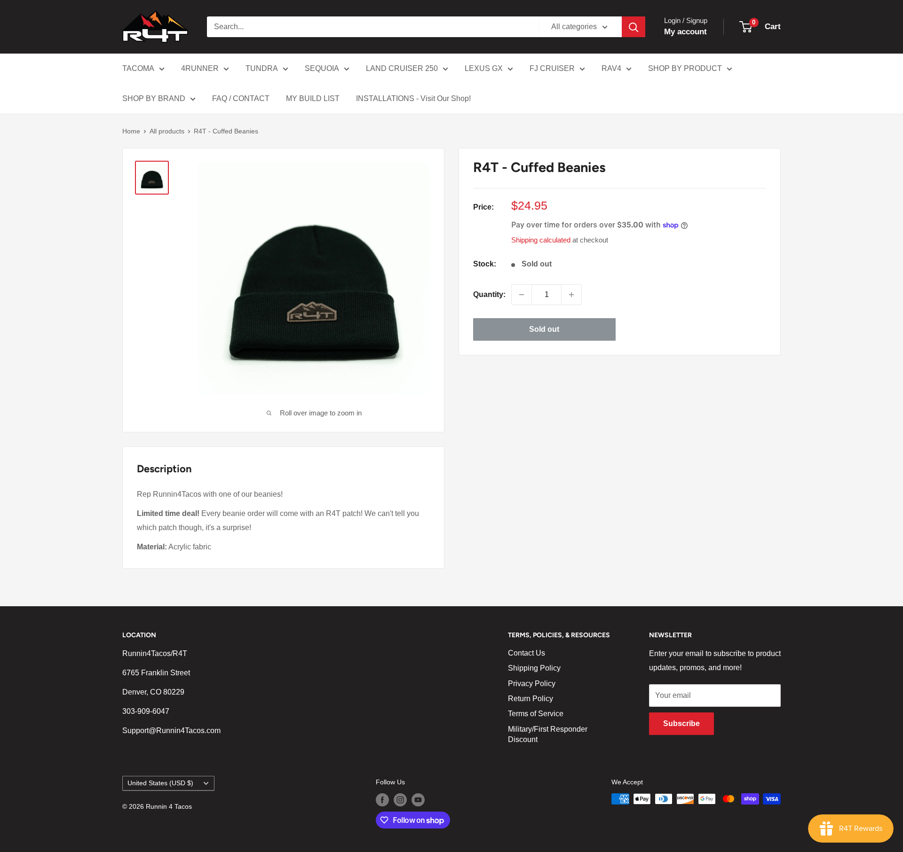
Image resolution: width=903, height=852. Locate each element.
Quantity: (489, 294)
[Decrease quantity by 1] (521, 295)
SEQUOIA (322, 68)
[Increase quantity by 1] (571, 295)
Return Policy (530, 699)
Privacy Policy (531, 684)
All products (167, 131)
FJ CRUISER (552, 68)
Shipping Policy (534, 668)
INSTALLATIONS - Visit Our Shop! (413, 98)
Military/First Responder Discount (547, 734)
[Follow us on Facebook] (382, 799)
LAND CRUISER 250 (402, 68)
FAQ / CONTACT (240, 98)
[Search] (633, 26)
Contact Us (526, 653)
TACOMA (138, 68)
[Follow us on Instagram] (400, 799)
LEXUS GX (484, 68)
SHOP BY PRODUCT (685, 68)
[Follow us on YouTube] (418, 799)
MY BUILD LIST (313, 98)
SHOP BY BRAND (153, 98)
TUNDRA (262, 68)
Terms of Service (535, 714)
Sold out (544, 329)
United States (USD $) (160, 783)
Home (131, 131)
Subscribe (681, 723)
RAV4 (611, 68)
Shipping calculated (540, 240)
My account (685, 31)
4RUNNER (200, 68)
